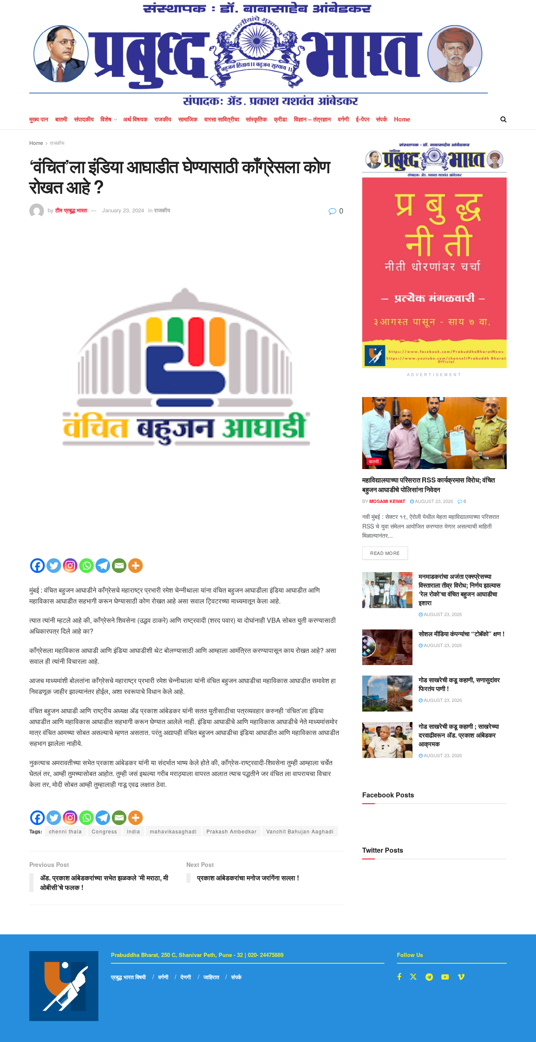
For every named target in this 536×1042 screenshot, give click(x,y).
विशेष (105, 119)
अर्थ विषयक (135, 119)
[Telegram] (102, 565)
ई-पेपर (362, 119)
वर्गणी (343, 119)
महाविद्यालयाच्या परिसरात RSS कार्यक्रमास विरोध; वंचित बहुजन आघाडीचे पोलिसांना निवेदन (428, 484)
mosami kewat (387, 501)
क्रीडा (280, 119)
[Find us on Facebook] (399, 977)
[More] (135, 565)
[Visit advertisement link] (434, 255)
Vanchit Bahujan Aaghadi (300, 831)
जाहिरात (211, 977)
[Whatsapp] (86, 565)
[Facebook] (37, 565)
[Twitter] (53, 565)
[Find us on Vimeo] (461, 977)
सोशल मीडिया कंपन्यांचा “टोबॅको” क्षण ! (462, 633)
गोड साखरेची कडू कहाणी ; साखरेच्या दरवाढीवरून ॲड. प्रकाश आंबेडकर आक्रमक (459, 735)
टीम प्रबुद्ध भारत (71, 210)
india (133, 831)
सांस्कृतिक (256, 119)
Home (402, 119)
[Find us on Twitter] (413, 977)
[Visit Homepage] (258, 54)
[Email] (119, 565)
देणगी (185, 977)
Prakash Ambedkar (231, 831)
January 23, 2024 (123, 210)
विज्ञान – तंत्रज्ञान (312, 119)
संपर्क (381, 119)
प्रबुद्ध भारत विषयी (128, 977)
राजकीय (163, 119)
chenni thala (65, 831)
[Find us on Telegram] (429, 977)
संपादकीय (84, 119)
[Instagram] (70, 565)
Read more (389, 551)
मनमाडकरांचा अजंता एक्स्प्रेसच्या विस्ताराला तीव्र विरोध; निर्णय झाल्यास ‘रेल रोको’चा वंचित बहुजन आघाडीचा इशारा (459, 589)
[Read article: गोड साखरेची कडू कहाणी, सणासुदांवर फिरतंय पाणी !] (387, 694)
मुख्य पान (38, 119)
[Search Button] (503, 118)
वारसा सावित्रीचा (221, 119)
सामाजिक (187, 119)
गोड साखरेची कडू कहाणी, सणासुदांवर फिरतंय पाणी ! (459, 684)
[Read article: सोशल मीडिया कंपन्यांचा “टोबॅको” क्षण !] (387, 647)
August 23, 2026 (433, 501)
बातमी (61, 119)
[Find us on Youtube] (445, 977)
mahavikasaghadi (173, 831)
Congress (104, 831)
